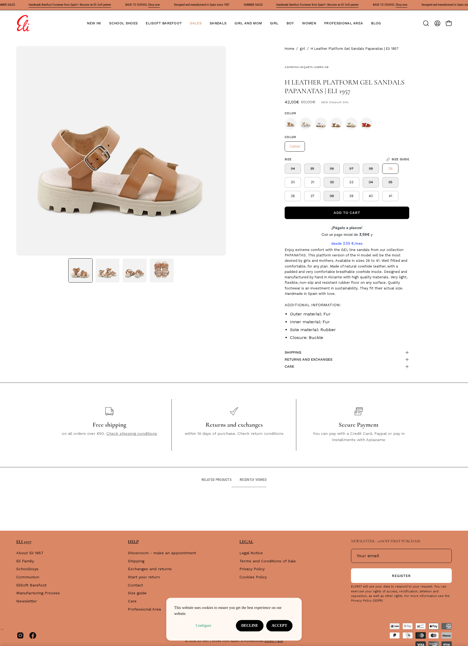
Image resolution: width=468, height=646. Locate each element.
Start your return (144, 577)
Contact (135, 585)
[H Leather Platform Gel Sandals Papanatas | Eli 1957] (80, 270)
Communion (27, 577)
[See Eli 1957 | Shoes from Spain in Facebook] (33, 635)
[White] (321, 123)
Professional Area (144, 609)
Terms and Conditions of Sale (267, 561)
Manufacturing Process (38, 593)
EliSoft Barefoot (31, 585)
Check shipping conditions (131, 433)
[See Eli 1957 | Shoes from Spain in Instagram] (20, 635)
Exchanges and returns (150, 569)
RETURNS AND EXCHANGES (308, 359)
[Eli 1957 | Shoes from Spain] (23, 23)
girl (302, 49)
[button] (123, 23)
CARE (289, 366)
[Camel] (291, 123)
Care (132, 601)
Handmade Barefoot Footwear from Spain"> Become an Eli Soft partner (59, 4)
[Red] (366, 123)
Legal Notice (251, 553)
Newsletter (26, 601)
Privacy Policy (252, 569)
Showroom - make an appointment (162, 553)
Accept (279, 626)
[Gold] (306, 123)
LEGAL (246, 541)
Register (401, 576)
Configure (203, 626)
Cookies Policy (253, 577)
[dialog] (234, 619)
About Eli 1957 (29, 553)
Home (289, 49)
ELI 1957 (23, 541)
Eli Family (25, 561)
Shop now (143, 4)
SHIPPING (293, 352)
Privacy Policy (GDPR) (367, 600)
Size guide (137, 593)
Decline (249, 626)
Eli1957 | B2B (274, 641)
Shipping (136, 561)
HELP (133, 541)
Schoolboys (27, 569)
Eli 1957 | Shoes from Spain (218, 641)
